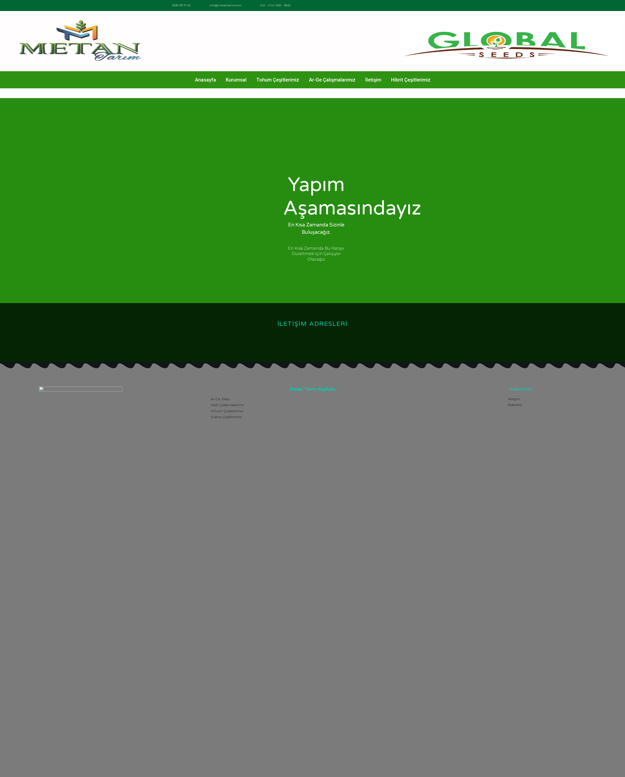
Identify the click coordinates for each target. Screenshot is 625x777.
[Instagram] (477, 5)
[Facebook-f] (466, 5)
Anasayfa (205, 80)
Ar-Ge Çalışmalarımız (332, 80)
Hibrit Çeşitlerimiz (410, 80)
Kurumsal (236, 80)
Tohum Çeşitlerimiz (277, 80)
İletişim (373, 80)
